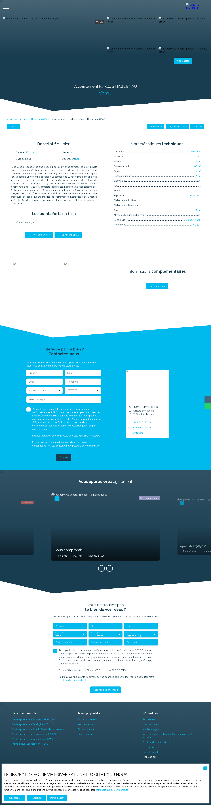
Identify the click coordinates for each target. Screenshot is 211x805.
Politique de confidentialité (156, 742)
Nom (69, 373)
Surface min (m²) (99, 642)
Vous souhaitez (72, 389)
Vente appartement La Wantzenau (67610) (34, 734)
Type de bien (95, 633)
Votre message (37, 399)
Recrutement (149, 719)
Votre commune (37, 390)
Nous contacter (85, 734)
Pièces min (132, 642)
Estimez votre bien (87, 719)
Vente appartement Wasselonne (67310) (33, 739)
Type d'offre (59, 633)
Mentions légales (152, 729)
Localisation (130, 633)
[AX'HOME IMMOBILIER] (197, 8)
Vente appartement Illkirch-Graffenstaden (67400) (38, 729)
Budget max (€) (63, 642)
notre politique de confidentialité (112, 790)
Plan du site (149, 747)
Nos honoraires (151, 724)
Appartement (22, 119)
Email (31, 381)
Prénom (33, 373)
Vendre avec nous (87, 724)
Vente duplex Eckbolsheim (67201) (30, 743)
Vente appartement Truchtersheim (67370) (34, 719)
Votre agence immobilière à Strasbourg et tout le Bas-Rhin (168, 736)
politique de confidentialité (86, 445)
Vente (10, 119)
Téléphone (72, 381)
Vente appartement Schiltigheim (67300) (33, 724)
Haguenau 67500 (40, 119)
